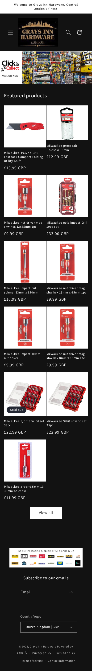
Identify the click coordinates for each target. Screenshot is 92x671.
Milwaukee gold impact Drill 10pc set (66, 225)
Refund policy (65, 653)
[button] (10, 32)
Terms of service (32, 660)
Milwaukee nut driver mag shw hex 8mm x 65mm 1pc (65, 356)
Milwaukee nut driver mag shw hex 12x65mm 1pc (23, 225)
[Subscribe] (70, 592)
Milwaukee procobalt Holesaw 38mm (61, 148)
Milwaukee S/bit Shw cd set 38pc (24, 423)
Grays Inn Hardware (43, 646)
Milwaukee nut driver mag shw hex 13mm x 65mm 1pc (66, 290)
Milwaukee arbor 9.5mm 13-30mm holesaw (24, 489)
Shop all (46, 67)
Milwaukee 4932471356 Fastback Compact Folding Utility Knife (23, 157)
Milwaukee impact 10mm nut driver (22, 356)
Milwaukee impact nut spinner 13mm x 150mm (21, 290)
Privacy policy (41, 653)
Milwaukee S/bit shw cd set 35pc (66, 423)
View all (46, 512)
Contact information (62, 660)
